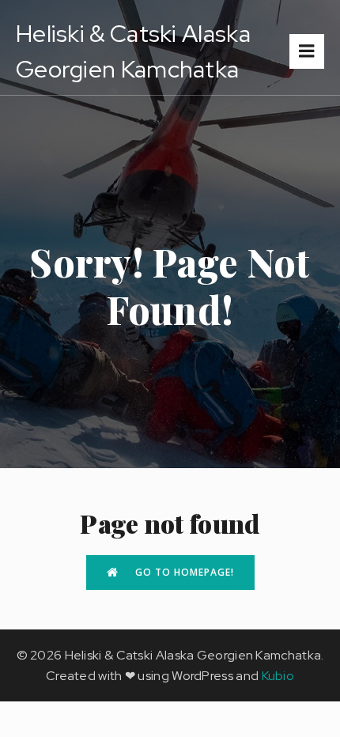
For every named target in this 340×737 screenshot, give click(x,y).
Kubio (278, 675)
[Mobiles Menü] (306, 51)
